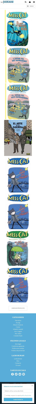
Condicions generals (18, 346)
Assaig (18, 322)
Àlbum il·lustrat (18, 325)
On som (18, 365)
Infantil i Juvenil (18, 329)
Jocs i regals (18, 331)
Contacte (18, 363)
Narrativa (18, 320)
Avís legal (18, 344)
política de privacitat (26, 395)
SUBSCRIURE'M (18, 399)
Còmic (18, 327)
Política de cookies (18, 348)
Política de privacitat (18, 350)
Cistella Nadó (18, 336)
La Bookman (18, 359)
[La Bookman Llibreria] (7, 2)
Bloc (18, 361)
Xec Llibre (18, 333)
